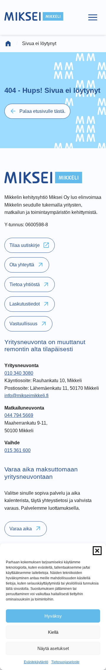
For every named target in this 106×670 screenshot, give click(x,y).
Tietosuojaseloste (65, 662)
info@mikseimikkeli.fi (26, 395)
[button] (97, 551)
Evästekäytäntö (36, 662)
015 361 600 (17, 450)
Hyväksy (53, 615)
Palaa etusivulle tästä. (37, 111)
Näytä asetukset (53, 648)
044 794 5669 (18, 415)
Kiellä (53, 632)
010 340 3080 (18, 373)
